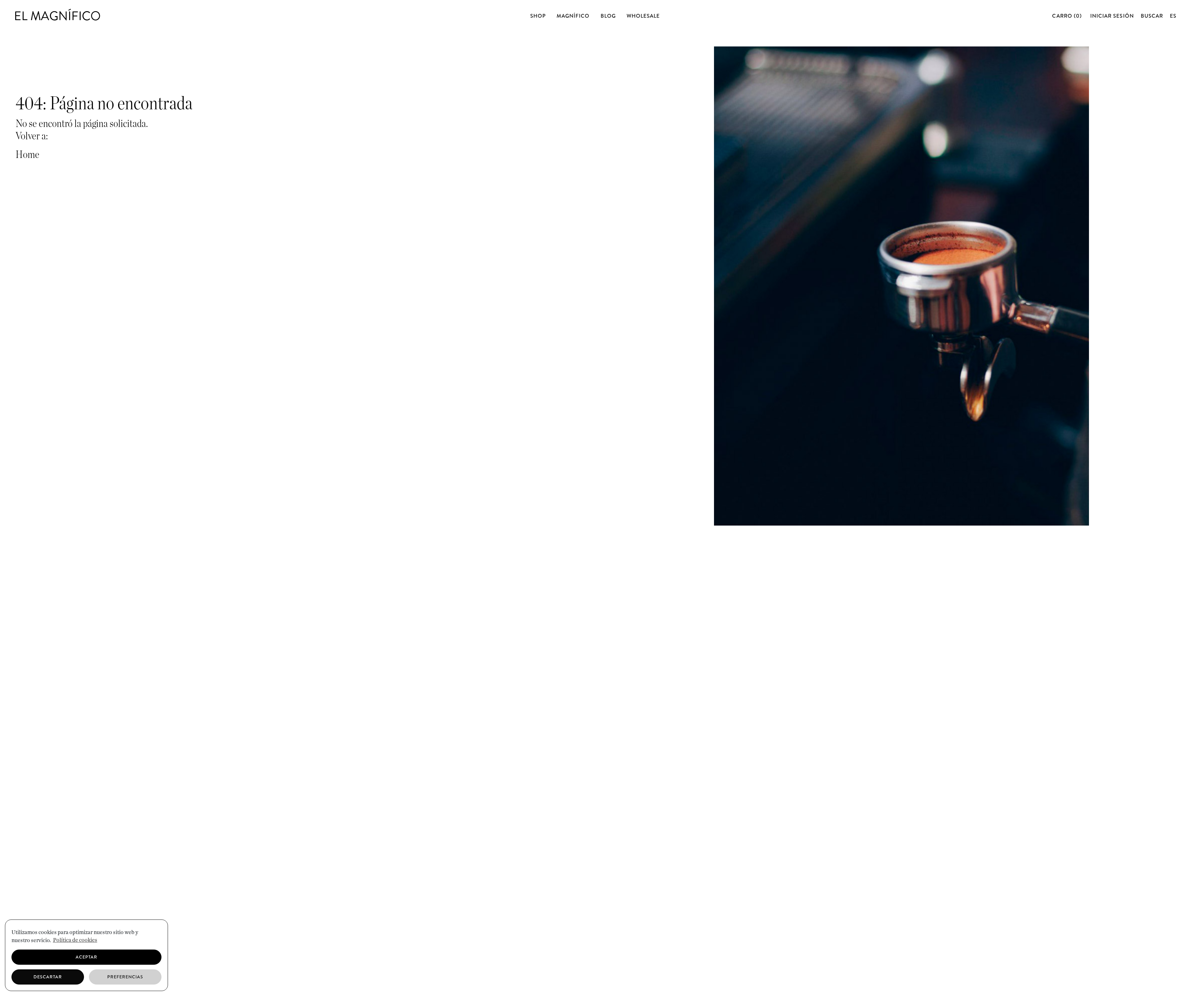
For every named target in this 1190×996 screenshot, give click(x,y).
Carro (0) (1067, 16)
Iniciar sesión (1112, 16)
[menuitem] (1173, 16)
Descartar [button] (47, 977)
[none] (1173, 16)
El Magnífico (57, 16)
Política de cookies (75, 940)
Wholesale (643, 16)
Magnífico (573, 16)
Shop (538, 16)
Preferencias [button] (125, 977)
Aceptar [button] (86, 957)
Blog (608, 16)
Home (27, 155)
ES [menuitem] (1173, 16)
